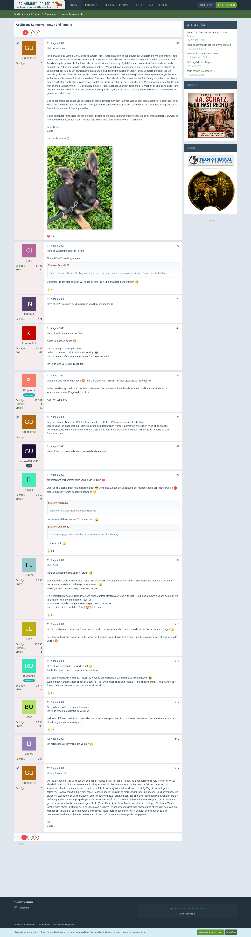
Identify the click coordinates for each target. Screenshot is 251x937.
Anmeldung (206, 5)
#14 (177, 768)
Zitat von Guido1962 (58, 265)
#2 (177, 245)
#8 (177, 474)
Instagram (23, 907)
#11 (177, 661)
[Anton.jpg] (80, 187)
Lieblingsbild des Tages (199, 62)
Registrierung (226, 5)
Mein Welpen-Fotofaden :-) (201, 71)
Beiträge (20, 63)
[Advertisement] (97, 869)
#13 (177, 738)
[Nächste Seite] (37, 32)
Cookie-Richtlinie (187, 913)
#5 (177, 375)
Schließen (231, 932)
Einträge (20, 404)
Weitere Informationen (210, 932)
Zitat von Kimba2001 (59, 502)
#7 (177, 446)
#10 (177, 624)
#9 (177, 560)
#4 (177, 328)
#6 (177, 417)
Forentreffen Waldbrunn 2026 (202, 53)
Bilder (19, 269)
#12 (177, 702)
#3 (177, 299)
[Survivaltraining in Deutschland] (210, 160)
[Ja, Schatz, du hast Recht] (211, 115)
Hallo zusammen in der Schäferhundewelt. (209, 45)
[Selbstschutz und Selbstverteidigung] (211, 191)
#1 (177, 43)
